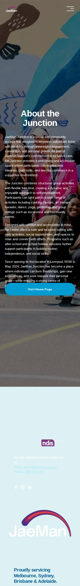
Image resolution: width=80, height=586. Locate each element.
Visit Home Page (40, 289)
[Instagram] (23, 487)
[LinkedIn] (30, 487)
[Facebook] (16, 487)
